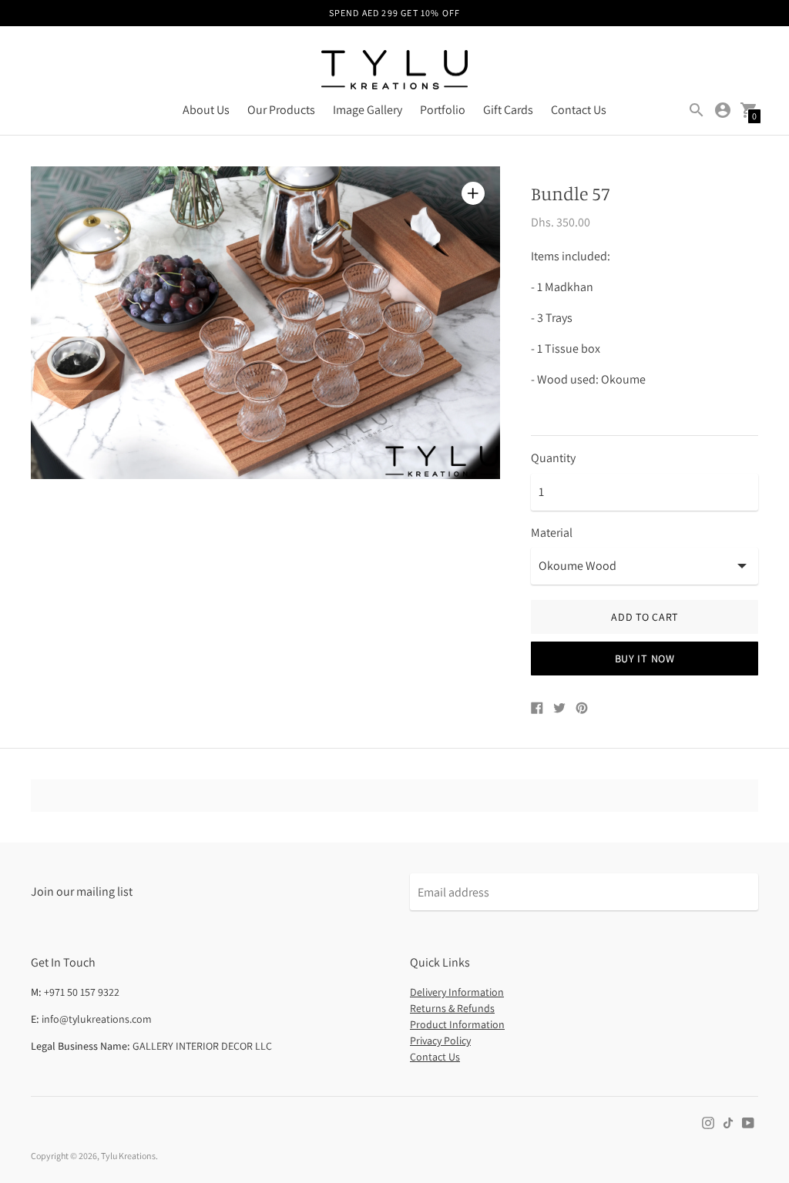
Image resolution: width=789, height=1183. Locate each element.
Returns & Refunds (452, 1008)
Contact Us (578, 110)
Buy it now (645, 658)
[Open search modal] (696, 110)
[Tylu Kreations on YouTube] (748, 1122)
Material (551, 533)
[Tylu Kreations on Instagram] (708, 1122)
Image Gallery (367, 110)
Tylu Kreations (128, 1155)
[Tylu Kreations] (394, 71)
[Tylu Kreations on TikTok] (728, 1122)
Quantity (553, 458)
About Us (206, 110)
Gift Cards (508, 110)
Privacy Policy (440, 1040)
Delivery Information (457, 992)
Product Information (457, 1024)
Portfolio (442, 110)
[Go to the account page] (722, 110)
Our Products (281, 110)
